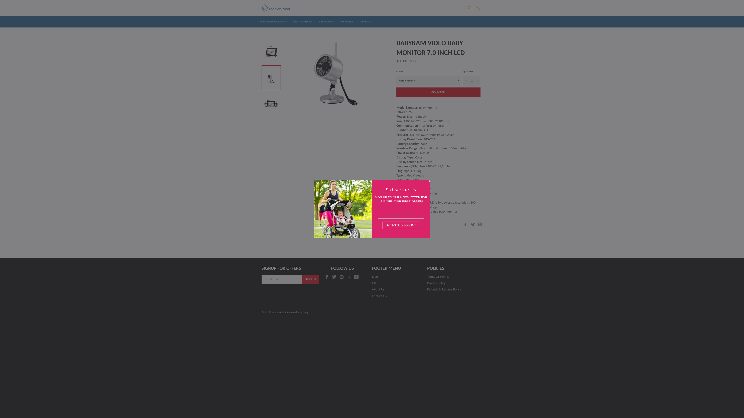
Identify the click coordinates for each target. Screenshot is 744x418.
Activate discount (401, 225)
